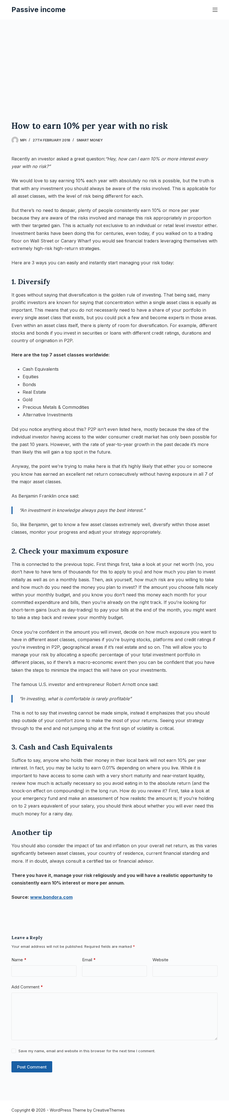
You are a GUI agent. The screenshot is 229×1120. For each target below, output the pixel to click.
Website (160, 959)
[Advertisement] (114, 61)
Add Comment (27, 987)
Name (19, 959)
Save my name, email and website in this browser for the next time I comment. (86, 1051)
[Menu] (215, 9)
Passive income (38, 9)
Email (89, 959)
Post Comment (32, 1067)
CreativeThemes (109, 1110)
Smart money (90, 140)
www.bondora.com (51, 897)
